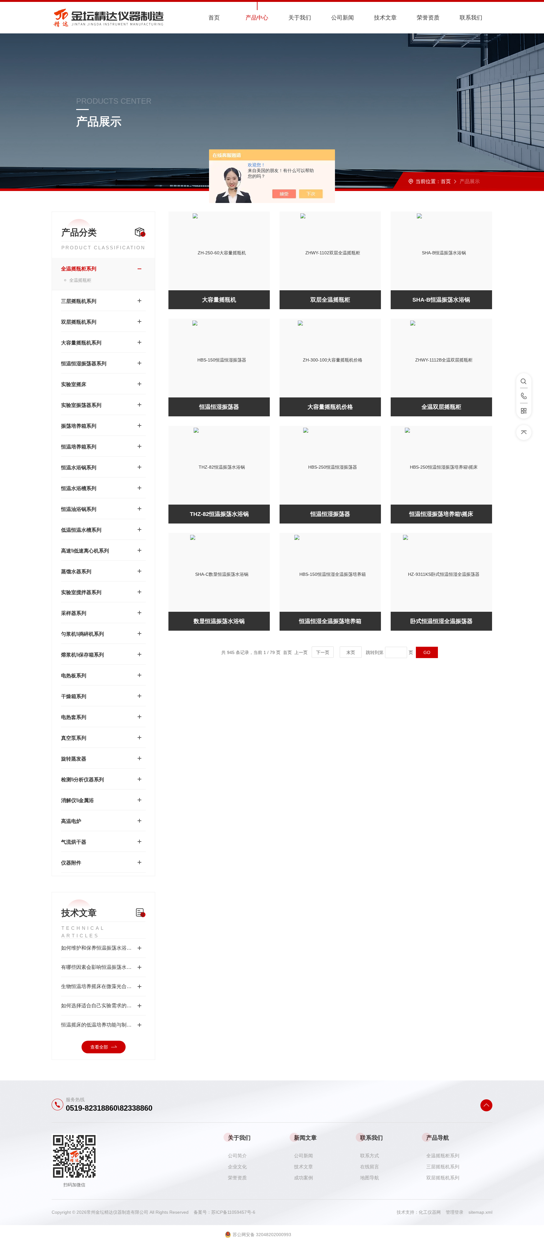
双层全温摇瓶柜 (330, 300)
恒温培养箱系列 (78, 446)
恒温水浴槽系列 (78, 488)
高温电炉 (71, 821)
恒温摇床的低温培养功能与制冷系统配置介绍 (103, 1024)
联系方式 (369, 1155)
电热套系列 (73, 717)
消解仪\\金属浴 (77, 800)
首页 (214, 17)
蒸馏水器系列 (76, 571)
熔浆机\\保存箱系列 (82, 654)
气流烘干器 (73, 842)
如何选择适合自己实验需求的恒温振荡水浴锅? (103, 1005)
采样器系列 (73, 613)
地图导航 (369, 1177)
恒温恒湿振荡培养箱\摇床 (441, 514)
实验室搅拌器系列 (81, 592)
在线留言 (369, 1166)
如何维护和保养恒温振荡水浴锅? (97, 948)
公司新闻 (342, 17)
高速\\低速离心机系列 (85, 550)
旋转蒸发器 (73, 758)
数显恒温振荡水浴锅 (219, 621)
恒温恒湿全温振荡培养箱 (330, 621)
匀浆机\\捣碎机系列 (82, 634)
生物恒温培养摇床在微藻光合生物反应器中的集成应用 (103, 986)
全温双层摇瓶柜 (441, 407)
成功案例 (303, 1177)
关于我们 (299, 17)
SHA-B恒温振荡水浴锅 (441, 300)
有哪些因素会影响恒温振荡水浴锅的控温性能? (103, 967)
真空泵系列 (73, 738)
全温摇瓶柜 (80, 280)
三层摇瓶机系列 (78, 301)
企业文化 (237, 1166)
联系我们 (471, 17)
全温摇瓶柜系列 (78, 268)
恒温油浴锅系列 (78, 509)
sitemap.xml (480, 1212)
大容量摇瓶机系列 (81, 342)
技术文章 (385, 17)
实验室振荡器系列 (81, 405)
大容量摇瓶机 (219, 300)
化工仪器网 (432, 1212)
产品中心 (257, 17)
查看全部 (99, 1047)
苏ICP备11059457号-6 (233, 1212)
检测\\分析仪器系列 (82, 779)
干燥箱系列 (73, 696)
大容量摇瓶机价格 (330, 407)
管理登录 (454, 1212)
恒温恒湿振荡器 (219, 407)
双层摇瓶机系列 (78, 322)
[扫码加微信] (523, 411)
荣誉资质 (428, 17)
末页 (350, 652)
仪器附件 (71, 862)
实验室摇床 (73, 384)
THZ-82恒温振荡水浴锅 (219, 514)
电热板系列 (73, 675)
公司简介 (237, 1155)
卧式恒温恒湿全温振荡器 (441, 621)
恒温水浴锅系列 (78, 467)
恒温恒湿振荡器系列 (83, 363)
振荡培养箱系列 (78, 426)
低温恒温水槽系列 (81, 530)
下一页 (322, 652)
